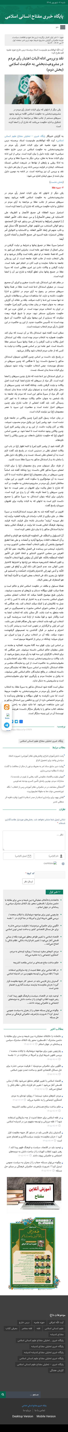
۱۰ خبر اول (54, 37)
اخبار (47, 37)
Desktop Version (22, 1416)
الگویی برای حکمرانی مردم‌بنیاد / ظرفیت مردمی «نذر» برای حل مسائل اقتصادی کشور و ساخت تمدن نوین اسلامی (32, 927)
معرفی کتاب (11, 1329)
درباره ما (27, 1411)
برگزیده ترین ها (38, 37)
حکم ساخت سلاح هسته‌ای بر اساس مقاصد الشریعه (36, 963)
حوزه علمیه (39, 1323)
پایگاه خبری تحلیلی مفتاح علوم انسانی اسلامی (41, 741)
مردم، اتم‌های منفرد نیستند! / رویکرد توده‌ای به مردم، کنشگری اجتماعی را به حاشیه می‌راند (34, 953)
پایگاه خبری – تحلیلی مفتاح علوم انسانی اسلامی (40, 1365)
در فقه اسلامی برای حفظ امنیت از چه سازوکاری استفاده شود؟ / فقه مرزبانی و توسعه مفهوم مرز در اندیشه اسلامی (33, 972)
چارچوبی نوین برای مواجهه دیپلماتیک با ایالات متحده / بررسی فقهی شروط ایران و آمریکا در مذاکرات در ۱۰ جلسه (33, 916)
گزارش (48, 40)
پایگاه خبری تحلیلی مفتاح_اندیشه (47, 1347)
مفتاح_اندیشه (56, 1335)
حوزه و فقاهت (25, 37)
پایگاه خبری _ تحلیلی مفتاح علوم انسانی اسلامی (40, 1341)
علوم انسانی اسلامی (54, 1329)
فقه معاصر (27, 1329)
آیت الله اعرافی (56, 1323)
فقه (38, 1329)
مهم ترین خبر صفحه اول (23, 40)
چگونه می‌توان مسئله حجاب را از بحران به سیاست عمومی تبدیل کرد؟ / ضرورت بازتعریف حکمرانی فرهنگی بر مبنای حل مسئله (32, 1014)
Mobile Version (46, 1416)
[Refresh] (63, 863)
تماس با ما (40, 1411)
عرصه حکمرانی (57, 40)
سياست (16, 37)
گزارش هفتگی (56, 1371)
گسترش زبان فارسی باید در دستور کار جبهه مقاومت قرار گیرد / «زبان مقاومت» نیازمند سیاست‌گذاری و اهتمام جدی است (33, 984)
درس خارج (24, 1323)
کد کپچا (31, 873)
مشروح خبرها (39, 40)
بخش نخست (56, 182)
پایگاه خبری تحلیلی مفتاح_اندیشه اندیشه (43, 1353)
